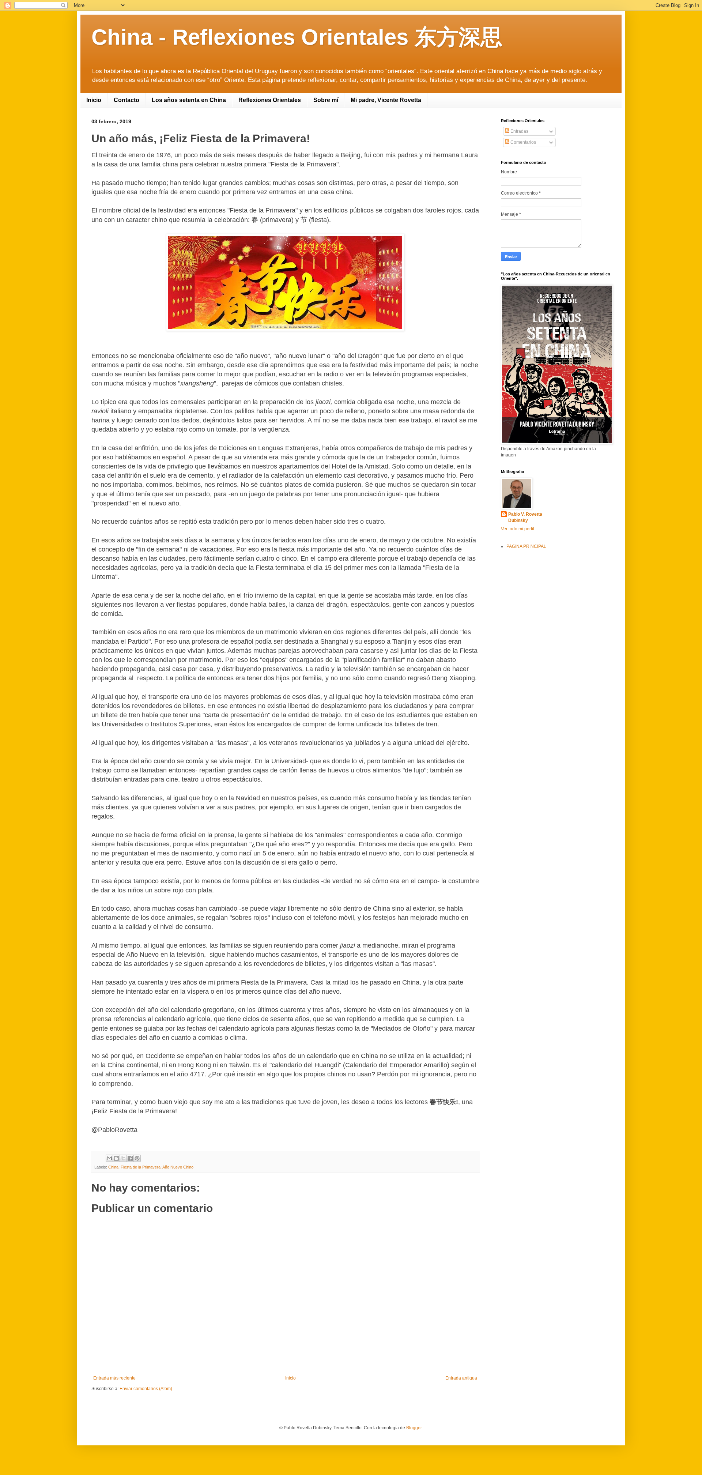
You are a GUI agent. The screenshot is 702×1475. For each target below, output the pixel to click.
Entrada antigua (461, 1378)
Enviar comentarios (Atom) (146, 1388)
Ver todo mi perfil (517, 528)
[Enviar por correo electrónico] (109, 1158)
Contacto (126, 100)
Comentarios (522, 142)
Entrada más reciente (114, 1378)
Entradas (518, 131)
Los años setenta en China (189, 100)
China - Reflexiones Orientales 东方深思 (296, 37)
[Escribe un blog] (116, 1158)
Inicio (93, 100)
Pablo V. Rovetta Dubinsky (525, 517)
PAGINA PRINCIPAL (526, 546)
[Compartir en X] (123, 1158)
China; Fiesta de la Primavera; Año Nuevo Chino (150, 1167)
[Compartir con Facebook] (130, 1158)
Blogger (414, 1427)
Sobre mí (325, 100)
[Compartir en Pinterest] (137, 1158)
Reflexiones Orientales (269, 100)
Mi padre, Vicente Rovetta (386, 100)
